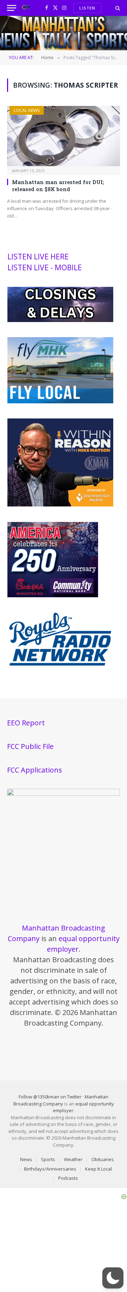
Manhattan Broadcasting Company (61, 1100)
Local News (27, 110)
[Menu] (11, 8)
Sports (48, 1159)
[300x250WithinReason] (60, 505)
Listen (87, 8)
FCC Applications (34, 770)
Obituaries (102, 1159)
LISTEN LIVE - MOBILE (44, 267)
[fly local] (60, 401)
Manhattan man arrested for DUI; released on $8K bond (58, 185)
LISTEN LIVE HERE (38, 256)
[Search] (117, 8)
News (26, 1159)
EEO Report (26, 722)
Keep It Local (98, 1169)
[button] (112, 1277)
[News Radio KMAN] (26, 8)
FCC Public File (30, 746)
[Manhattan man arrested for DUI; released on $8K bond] (63, 136)
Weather (73, 1159)
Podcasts (68, 1178)
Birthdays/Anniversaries (50, 1169)
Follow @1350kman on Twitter (50, 1097)
